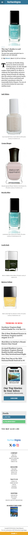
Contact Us (14, 481)
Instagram (14, 488)
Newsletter (14, 472)
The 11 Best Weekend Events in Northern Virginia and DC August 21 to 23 (13, 336)
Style (3, 47)
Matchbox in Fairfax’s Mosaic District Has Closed (13, 343)
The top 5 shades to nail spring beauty (11, 50)
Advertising (14, 456)
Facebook (14, 486)
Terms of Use (14, 461)
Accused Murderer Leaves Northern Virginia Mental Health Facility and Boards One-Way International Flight (13, 351)
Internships (14, 460)
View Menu (2, 2)
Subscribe (14, 398)
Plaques (14, 498)
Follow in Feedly (10, 421)
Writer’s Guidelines (14, 458)
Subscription (14, 470)
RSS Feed (7, 417)
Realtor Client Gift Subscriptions (14, 500)
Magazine (14, 469)
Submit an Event (14, 483)
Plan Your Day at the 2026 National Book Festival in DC (13, 360)
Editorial (7, 58)
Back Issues (14, 474)
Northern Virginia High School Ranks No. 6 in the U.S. (13, 328)
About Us (14, 455)
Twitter (14, 484)
